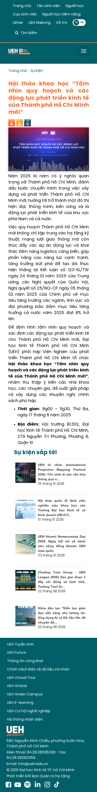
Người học (74, 6)
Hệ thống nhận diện (25, 719)
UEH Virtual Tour (21, 678)
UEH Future (16, 653)
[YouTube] (17, 785)
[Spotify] (28, 785)
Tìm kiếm (29, 33)
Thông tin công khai (25, 661)
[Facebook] (8, 785)
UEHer (18, 23)
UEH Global (17, 686)
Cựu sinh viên (25, 14)
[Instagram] (48, 785)
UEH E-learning (20, 703)
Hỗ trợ (61, 23)
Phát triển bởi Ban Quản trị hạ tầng (38, 776)
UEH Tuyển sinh (20, 644)
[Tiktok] (56, 785)
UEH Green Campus (25, 694)
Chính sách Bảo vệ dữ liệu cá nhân (38, 669)
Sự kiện (36, 71)
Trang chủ (22, 6)
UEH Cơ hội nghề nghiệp (28, 711)
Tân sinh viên (48, 6)
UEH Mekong (39, 23)
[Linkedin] (38, 785)
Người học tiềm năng (61, 14)
